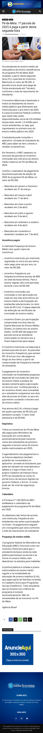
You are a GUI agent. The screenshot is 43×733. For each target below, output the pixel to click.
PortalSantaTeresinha (11, 34)
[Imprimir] (25, 619)
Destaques (10, 16)
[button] (3, 11)
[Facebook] (11, 619)
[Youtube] (27, 719)
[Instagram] (21, 718)
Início (3, 16)
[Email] (30, 619)
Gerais (11, 19)
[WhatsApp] (20, 619)
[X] (15, 619)
